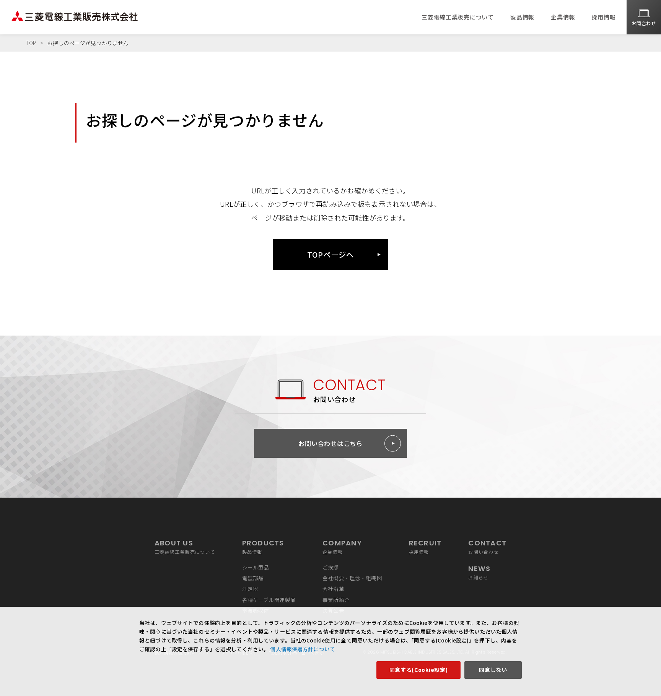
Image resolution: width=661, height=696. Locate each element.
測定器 (250, 588)
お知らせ (479, 572)
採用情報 (604, 17)
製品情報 (522, 17)
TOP (31, 43)
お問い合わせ (487, 546)
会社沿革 (333, 588)
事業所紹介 (336, 600)
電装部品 (253, 578)
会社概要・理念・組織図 (352, 578)
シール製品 (255, 567)
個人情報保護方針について (302, 649)
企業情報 (563, 17)
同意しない (493, 669)
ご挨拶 (330, 567)
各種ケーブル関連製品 (269, 600)
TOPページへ (330, 254)
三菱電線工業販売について (458, 17)
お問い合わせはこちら (330, 443)
